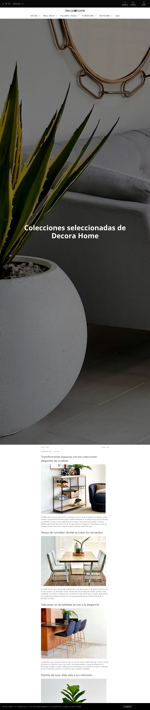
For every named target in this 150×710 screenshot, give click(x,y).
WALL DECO (48, 15)
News (47, 447)
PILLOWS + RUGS (68, 15)
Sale (117, 15)
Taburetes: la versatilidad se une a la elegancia (70, 604)
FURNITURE (88, 15)
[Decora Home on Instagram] (9, 3)
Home (42, 447)
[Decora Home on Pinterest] (6, 3)
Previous (103, 447)
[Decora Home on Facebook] (3, 3)
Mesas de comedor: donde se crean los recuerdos (72, 532)
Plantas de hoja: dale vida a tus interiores (66, 675)
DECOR (33, 15)
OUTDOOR (104, 15)
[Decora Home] (75, 11)
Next (108, 447)
